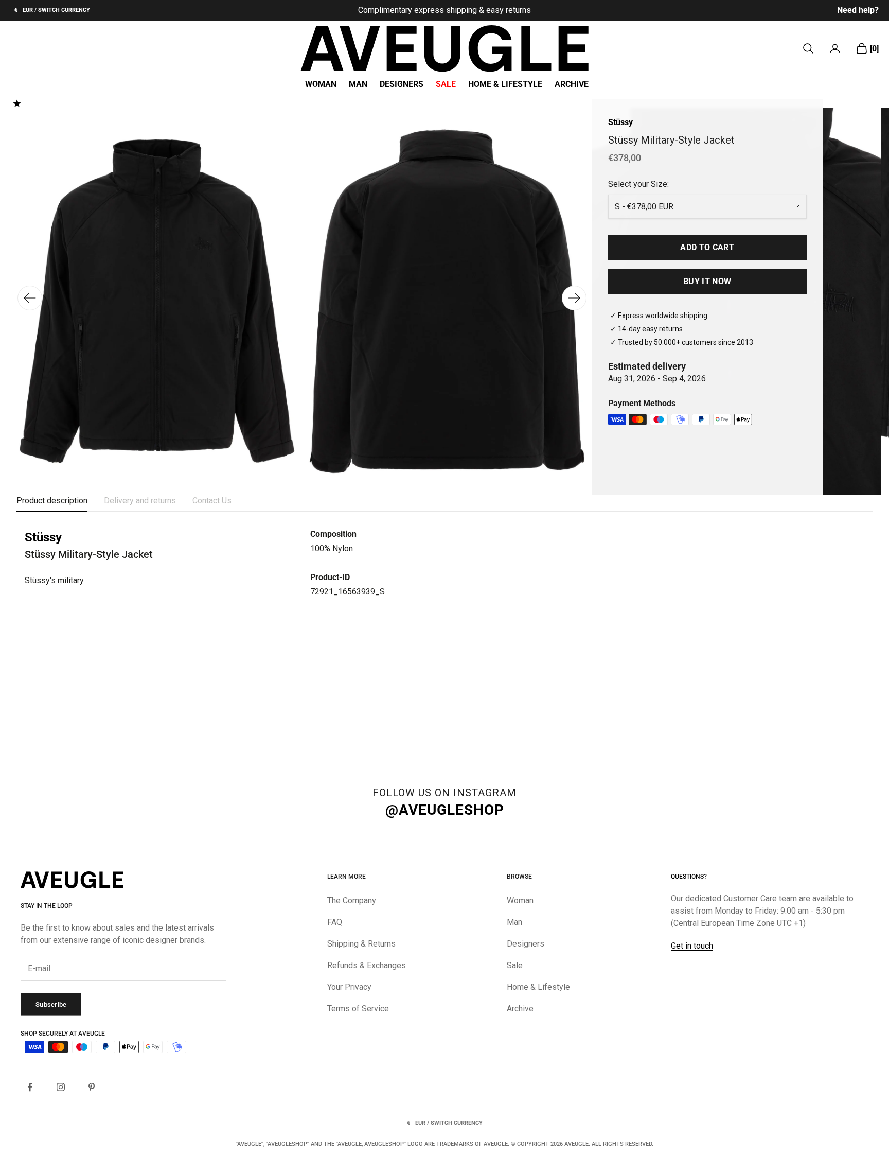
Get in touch (692, 946)
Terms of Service (358, 1008)
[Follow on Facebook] (30, 1087)
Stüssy (620, 122)
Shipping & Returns (361, 944)
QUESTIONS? (689, 876)
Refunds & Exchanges (366, 965)
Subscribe (50, 1004)
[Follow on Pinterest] (91, 1087)
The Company (351, 900)
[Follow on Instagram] (61, 1087)
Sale (446, 84)
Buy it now (707, 281)
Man (358, 84)
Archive (572, 84)
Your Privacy (349, 987)
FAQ (334, 922)
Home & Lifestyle (505, 84)
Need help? (858, 10)
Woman (320, 84)
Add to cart (707, 247)
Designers (401, 84)
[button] (574, 298)
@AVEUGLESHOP (444, 809)
